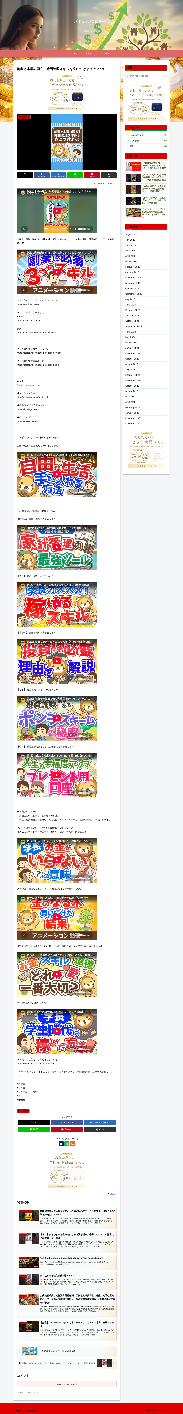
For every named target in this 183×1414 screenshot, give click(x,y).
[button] (109, 175)
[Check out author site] (61, 1143)
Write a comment (67, 1384)
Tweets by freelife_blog (28, 385)
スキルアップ (24, 1111)
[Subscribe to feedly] (66, 1143)
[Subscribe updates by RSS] (72, 1143)
